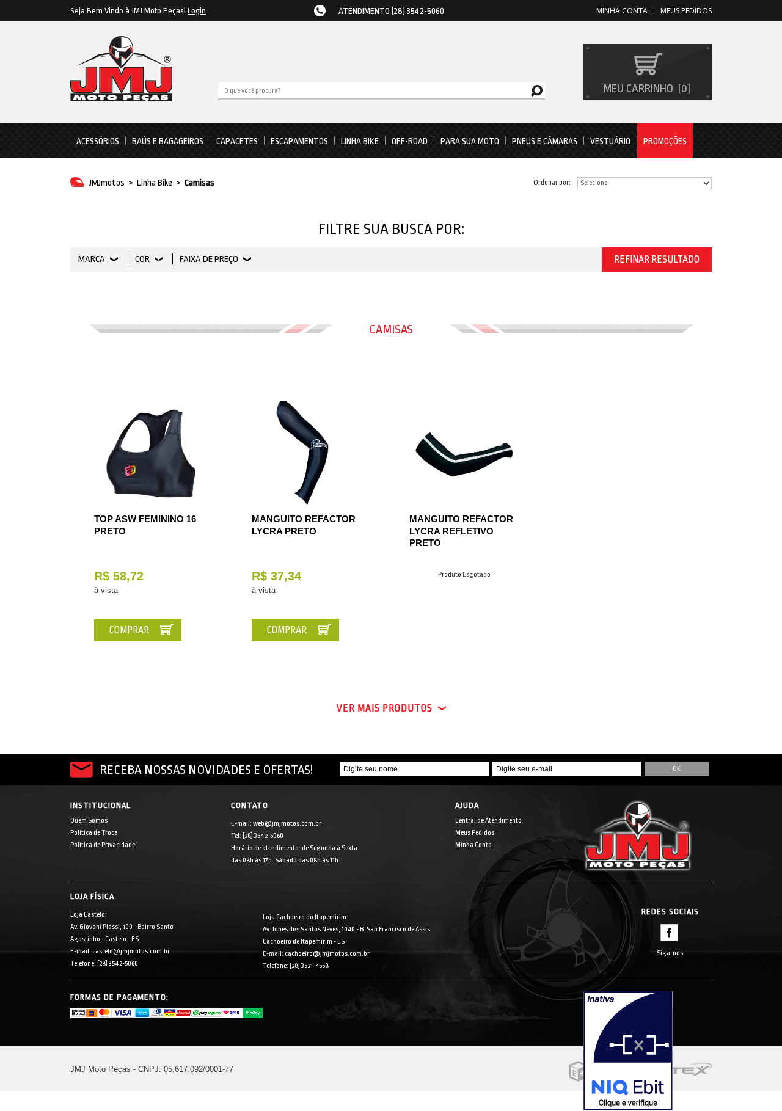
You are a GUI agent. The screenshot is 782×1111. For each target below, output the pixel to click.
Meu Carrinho (645, 88)
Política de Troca (94, 833)
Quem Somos (89, 821)
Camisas (199, 183)
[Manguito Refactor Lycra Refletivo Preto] (464, 452)
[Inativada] (647, 1051)
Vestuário (610, 141)
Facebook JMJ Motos (669, 932)
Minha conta (622, 10)
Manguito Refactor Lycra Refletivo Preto (461, 531)
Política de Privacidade (102, 845)
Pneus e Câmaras (544, 141)
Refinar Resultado (657, 259)
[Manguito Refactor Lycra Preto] (307, 452)
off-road (410, 141)
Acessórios (97, 141)
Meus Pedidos (686, 10)
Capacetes (237, 141)
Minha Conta (473, 845)
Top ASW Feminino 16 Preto (145, 525)
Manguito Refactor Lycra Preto (304, 525)
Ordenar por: (552, 182)
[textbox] (381, 90)
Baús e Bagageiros (167, 141)
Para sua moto (469, 141)
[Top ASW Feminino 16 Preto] (149, 452)
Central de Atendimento (488, 821)
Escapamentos (299, 141)
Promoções (665, 141)
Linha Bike (360, 141)
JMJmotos (107, 183)
